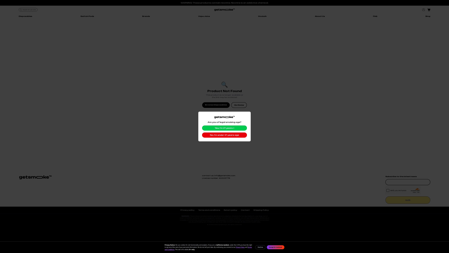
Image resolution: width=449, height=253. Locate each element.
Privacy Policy (240, 247)
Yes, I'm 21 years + (224, 128)
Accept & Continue (275, 247)
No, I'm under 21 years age (224, 135)
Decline (260, 247)
